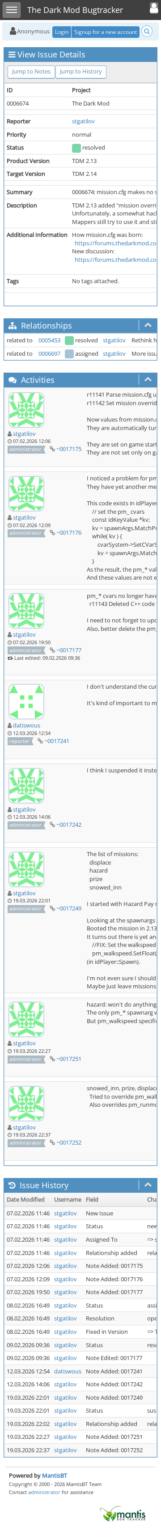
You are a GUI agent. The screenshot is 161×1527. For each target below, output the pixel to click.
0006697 (49, 353)
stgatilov (83, 121)
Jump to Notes (31, 71)
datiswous (26, 725)
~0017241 (56, 741)
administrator (44, 1492)
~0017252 (68, 1142)
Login (61, 32)
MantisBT (54, 1475)
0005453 (49, 340)
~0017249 (68, 908)
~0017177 (68, 650)
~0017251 (68, 1059)
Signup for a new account (105, 32)
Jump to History (81, 71)
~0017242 (68, 824)
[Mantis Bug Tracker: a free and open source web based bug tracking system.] (122, 1513)
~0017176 (68, 532)
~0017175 (68, 449)
